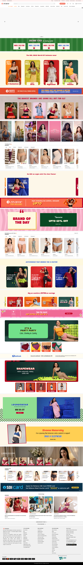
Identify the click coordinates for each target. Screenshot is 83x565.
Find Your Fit (54, 532)
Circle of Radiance (55, 547)
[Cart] (73, 3)
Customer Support (41, 541)
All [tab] (6, 147)
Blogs (52, 0)
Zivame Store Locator (55, 540)
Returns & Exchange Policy (42, 535)
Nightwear (25, 532)
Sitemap (53, 550)
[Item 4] (57, 347)
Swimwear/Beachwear (27, 545)
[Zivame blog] (72, 543)
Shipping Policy (40, 531)
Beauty (24, 541)
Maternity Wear (26, 540)
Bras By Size (54, 535)
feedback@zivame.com (72, 540)
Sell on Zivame (72, 0)
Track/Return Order (57, 0)
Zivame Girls (25, 542)
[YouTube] (73, 543)
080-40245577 (71, 537)
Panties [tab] (14, 147)
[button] (54, 3)
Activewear (25, 534)
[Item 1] (25, 347)
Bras (24, 531)
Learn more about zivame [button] (41, 521)
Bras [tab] (10, 147)
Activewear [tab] (26, 147)
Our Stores (67, 0)
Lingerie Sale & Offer (26, 544)
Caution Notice (40, 542)
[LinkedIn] (74, 543)
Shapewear (25, 537)
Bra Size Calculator (55, 534)
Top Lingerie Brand (26, 547)
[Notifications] (67, 3)
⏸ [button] (82, 7)
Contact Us (63, 0)
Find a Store (54, 553)
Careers (53, 548)
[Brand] (11, 110)
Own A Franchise (55, 544)
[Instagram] (69, 543)
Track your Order (40, 537)
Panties (24, 535)
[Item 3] (46, 347)
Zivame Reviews (54, 545)
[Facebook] (66, 543)
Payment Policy (40, 540)
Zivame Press (54, 541)
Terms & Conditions (41, 534)
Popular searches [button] (41, 524)
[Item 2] (36, 347)
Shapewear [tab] (33, 147)
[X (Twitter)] (68, 543)
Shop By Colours (54, 538)
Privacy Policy (40, 532)
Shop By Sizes (54, 537)
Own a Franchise (78, 0)
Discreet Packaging (41, 538)
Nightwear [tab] (20, 147)
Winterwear (25, 538)
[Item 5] (62, 387)
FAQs (53, 551)
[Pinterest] (70, 543)
